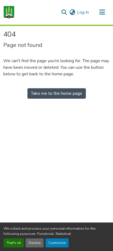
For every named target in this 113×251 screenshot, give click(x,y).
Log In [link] (83, 12)
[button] (9, 12)
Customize (57, 242)
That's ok (14, 242)
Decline (35, 242)
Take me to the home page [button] (56, 93)
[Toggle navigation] (102, 12)
